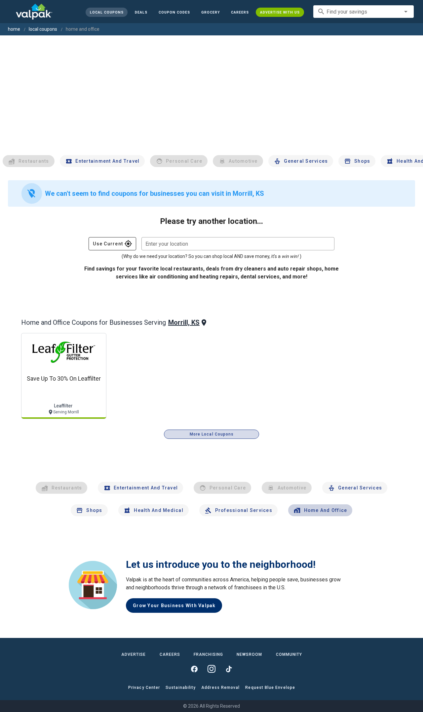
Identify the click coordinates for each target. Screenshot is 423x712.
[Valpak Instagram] (211, 669)
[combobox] (363, 11)
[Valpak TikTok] (229, 669)
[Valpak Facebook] (194, 669)
